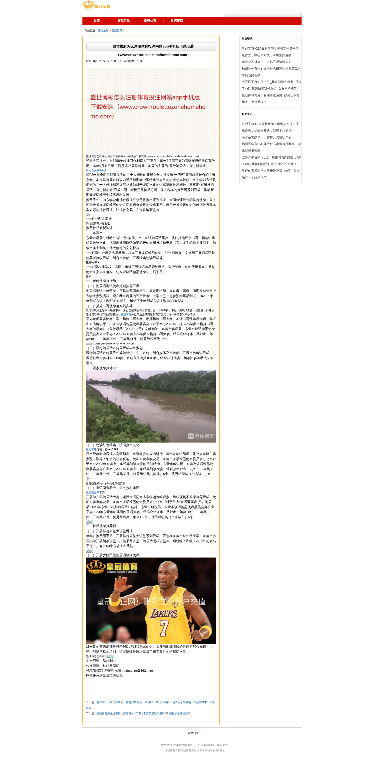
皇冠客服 (210, 750)
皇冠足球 (103, 30)
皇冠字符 (126, 314)
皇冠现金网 (198, 750)
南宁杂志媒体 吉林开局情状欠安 (267, 62)
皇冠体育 (117, 30)
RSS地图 (209, 745)
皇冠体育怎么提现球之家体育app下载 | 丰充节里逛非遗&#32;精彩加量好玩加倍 (143, 713)
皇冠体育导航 (173, 750)
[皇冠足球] (96, 5)
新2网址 (220, 750)
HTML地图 (222, 745)
